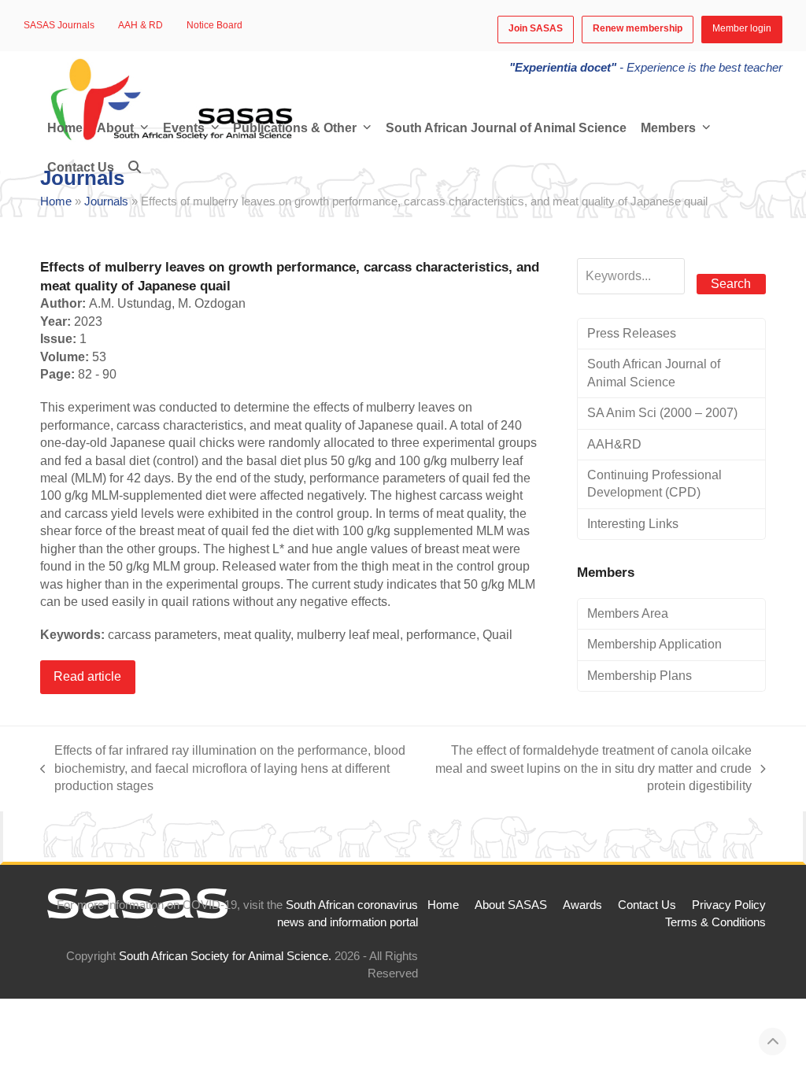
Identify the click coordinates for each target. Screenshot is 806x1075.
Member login (741, 28)
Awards (582, 905)
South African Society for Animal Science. (225, 956)
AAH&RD (614, 444)
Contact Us (647, 905)
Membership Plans (639, 675)
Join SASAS (535, 28)
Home (56, 201)
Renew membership (637, 28)
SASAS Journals (59, 25)
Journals (106, 201)
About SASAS (511, 905)
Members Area (627, 613)
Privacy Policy (729, 905)
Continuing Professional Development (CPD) (654, 483)
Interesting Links (632, 523)
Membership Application (654, 644)
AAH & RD (140, 25)
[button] (134, 167)
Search (731, 283)
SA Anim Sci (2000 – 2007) (662, 412)
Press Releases (631, 333)
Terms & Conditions (715, 922)
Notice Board (214, 25)
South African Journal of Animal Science (653, 372)
